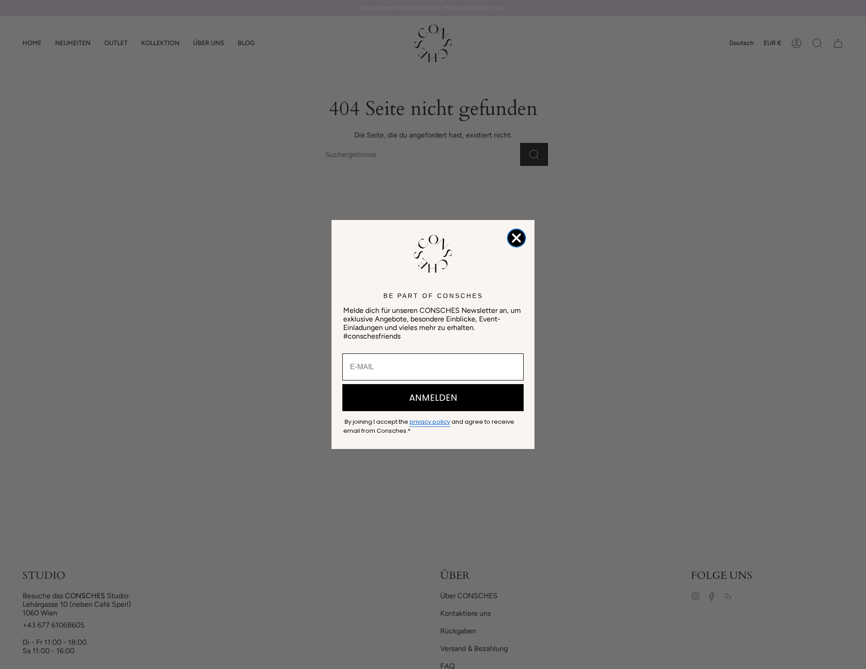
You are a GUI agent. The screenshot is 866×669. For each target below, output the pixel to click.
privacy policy (430, 421)
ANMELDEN (433, 397)
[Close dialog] (516, 238)
